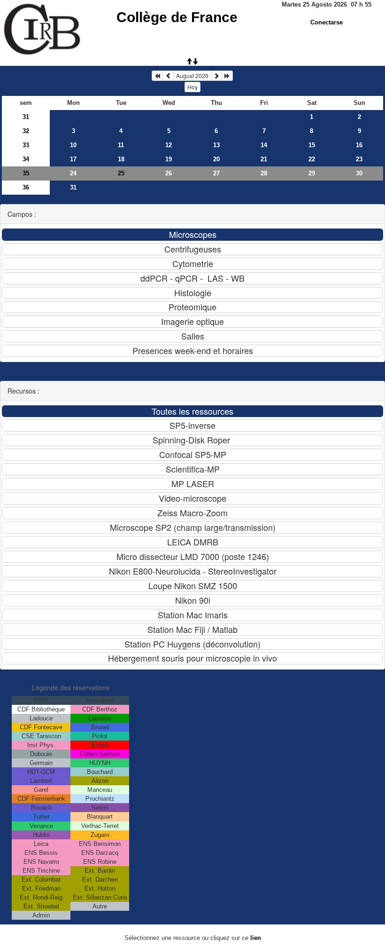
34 (26, 159)
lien (255, 937)
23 (359, 159)
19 (168, 159)
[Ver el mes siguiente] (216, 76)
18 (121, 159)
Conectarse (326, 22)
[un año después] (227, 76)
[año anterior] (157, 76)
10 (73, 145)
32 (26, 130)
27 (216, 173)
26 (168, 173)
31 (26, 116)
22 (311, 159)
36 (26, 187)
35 (26, 173)
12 (168, 145)
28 (264, 173)
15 (311, 145)
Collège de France (177, 17)
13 (216, 145)
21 (264, 159)
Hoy (192, 87)
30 (359, 173)
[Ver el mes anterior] (168, 76)
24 (73, 173)
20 (216, 159)
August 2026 (192, 75)
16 (359, 145)
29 (311, 173)
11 (121, 145)
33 (26, 145)
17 (73, 159)
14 (264, 145)
